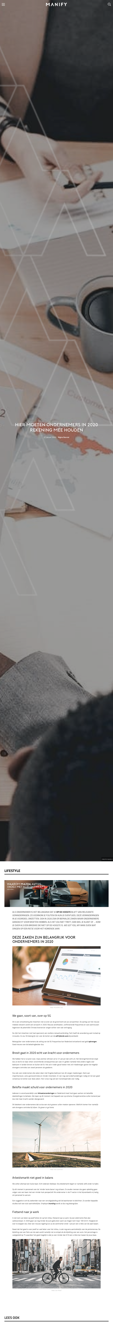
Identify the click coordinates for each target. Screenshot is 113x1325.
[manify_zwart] (56, 4)
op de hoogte (63, 912)
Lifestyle (12, 870)
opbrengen (92, 1041)
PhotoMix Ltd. (58, 1007)
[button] (3, 4)
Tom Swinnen (58, 1169)
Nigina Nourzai (63, 437)
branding (51, 1203)
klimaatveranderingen (46, 1093)
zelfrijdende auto (62, 1036)
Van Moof (58, 1290)
